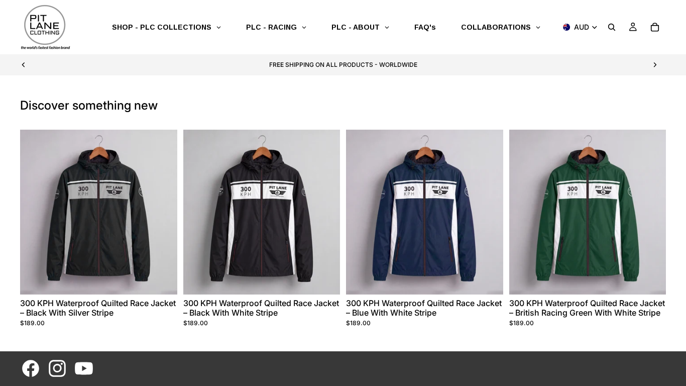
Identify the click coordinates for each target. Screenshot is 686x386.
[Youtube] (83, 368)
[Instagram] (57, 368)
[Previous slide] (24, 65)
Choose (170, 279)
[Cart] (655, 27)
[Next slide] (655, 65)
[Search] (612, 27)
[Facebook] (30, 368)
